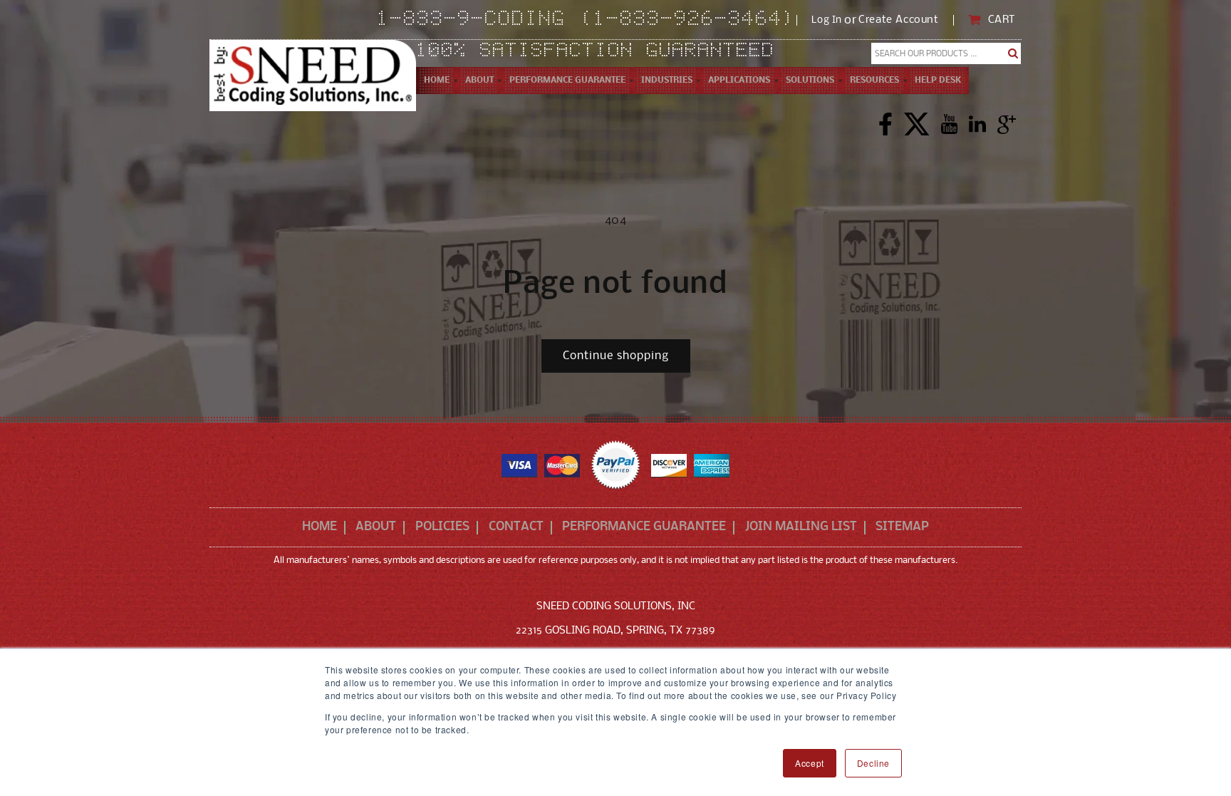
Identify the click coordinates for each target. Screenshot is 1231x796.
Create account (898, 20)
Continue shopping (616, 356)
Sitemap (902, 527)
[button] (479, 80)
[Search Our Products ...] (1013, 53)
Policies (442, 527)
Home (319, 527)
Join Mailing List (801, 527)
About (375, 527)
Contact (516, 527)
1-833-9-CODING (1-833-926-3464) (586, 20)
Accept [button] (809, 763)
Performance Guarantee (644, 527)
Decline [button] (873, 763)
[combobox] (946, 53)
